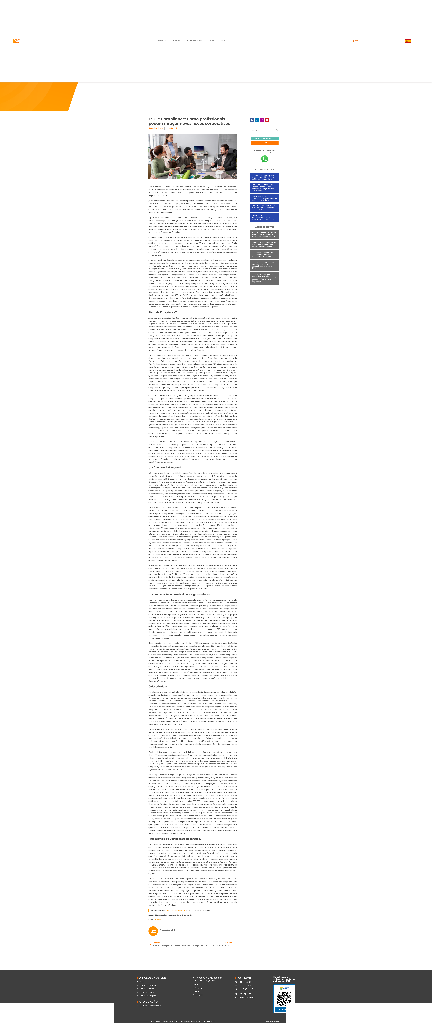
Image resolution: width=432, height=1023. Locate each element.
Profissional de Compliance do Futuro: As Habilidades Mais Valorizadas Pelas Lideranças (264, 244)
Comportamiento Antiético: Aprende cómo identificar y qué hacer (263, 177)
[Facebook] (252, 120)
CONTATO (224, 41)
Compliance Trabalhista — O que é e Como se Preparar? (263, 207)
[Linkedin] (257, 120)
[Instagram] (262, 120)
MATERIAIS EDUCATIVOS (194, 41)
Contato (244, 978)
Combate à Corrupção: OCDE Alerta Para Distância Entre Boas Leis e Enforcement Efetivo (263, 265)
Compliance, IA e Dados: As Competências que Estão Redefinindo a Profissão (262, 254)
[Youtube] (267, 120)
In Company (177, 41)
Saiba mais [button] (274, 1009)
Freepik (158, 919)
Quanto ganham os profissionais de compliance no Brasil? (264, 198)
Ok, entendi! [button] (216, 1016)
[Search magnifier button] (276, 130)
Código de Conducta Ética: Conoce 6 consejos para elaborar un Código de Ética (263, 187)
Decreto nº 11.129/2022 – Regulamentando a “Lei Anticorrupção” (261, 217)
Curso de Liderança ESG (176, 910)
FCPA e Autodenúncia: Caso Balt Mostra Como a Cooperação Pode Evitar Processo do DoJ (264, 234)
